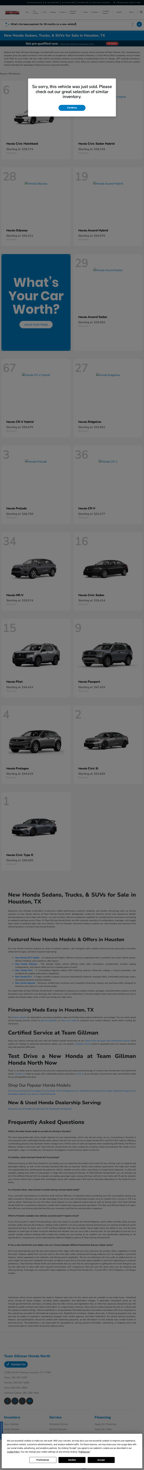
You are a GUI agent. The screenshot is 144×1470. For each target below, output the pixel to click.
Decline (72, 1460)
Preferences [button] (84, 1452)
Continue (72, 107)
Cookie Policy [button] (13, 1452)
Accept (101, 1460)
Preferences (42, 1460)
